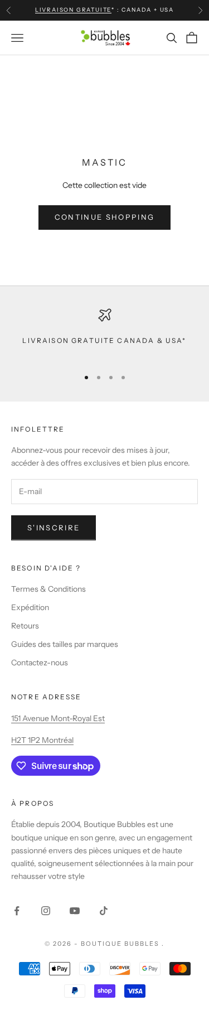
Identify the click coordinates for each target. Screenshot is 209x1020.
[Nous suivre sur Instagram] (45, 910)
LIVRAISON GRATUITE (73, 9)
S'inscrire (53, 527)
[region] (104, 333)
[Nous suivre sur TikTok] (103, 910)
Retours (25, 626)
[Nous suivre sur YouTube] (74, 910)
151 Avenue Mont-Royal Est (58, 718)
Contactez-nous (39, 663)
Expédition (30, 607)
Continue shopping (105, 216)
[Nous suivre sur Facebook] (16, 910)
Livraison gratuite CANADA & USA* (104, 340)
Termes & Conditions (48, 589)
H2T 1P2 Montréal (42, 740)
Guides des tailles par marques (64, 644)
